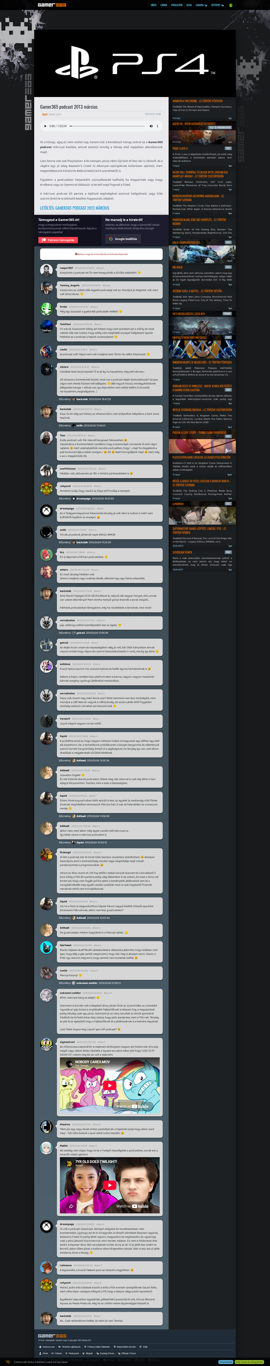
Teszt (228, 148)
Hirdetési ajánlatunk (71, 1347)
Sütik (145, 1347)
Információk (226, 1362)
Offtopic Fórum (128, 1353)
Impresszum (48, 1347)
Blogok (89, 1353)
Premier (227, 313)
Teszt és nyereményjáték (220, 127)
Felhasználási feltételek (98, 1347)
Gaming (200, 5)
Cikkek (163, 5)
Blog (189, 5)
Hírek (153, 5)
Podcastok (176, 5)
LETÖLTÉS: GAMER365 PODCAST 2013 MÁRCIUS (74, 208)
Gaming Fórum (106, 1353)
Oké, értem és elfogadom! (249, 1362)
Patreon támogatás (61, 240)
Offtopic (216, 5)
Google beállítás (126, 239)
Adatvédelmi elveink (126, 1347)
